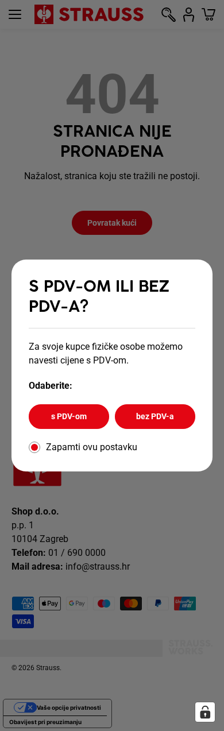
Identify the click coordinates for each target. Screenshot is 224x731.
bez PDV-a (155, 416)
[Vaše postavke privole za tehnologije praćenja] (205, 712)
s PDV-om (69, 416)
